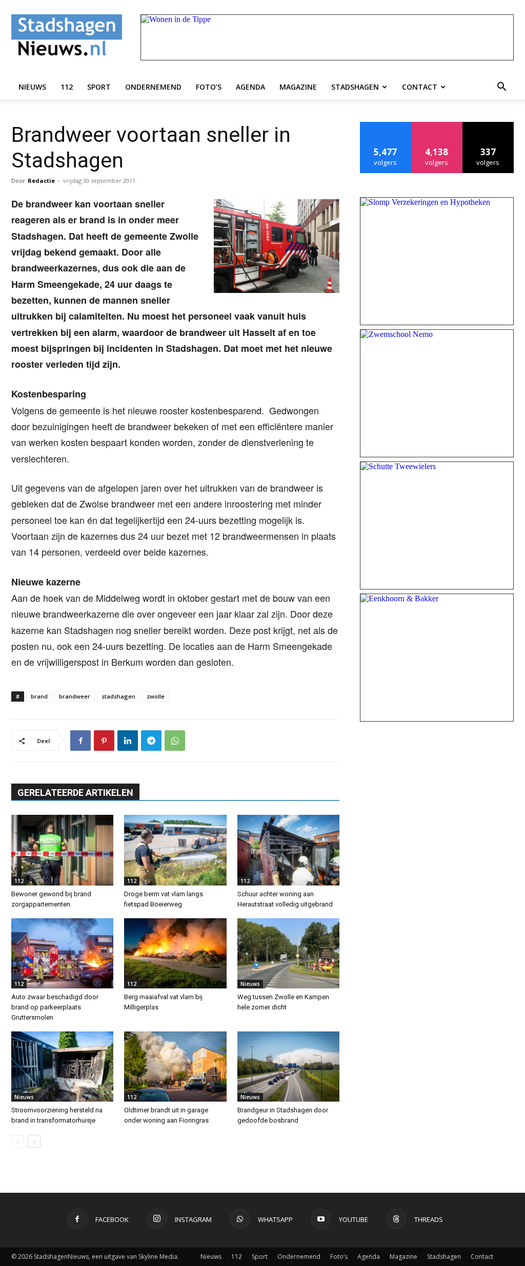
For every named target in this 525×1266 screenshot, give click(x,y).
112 (66, 87)
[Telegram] (151, 740)
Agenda (250, 87)
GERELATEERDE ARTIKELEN (75, 792)
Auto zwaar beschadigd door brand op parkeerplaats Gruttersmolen (54, 1007)
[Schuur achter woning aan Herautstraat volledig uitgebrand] (288, 850)
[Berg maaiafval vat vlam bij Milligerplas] (175, 953)
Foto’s (208, 87)
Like (386, 126)
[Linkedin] (127, 740)
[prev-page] (17, 1141)
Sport (99, 87)
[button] (501, 87)
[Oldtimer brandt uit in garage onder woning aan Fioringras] (175, 1066)
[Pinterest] (104, 740)
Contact (419, 87)
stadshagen (118, 696)
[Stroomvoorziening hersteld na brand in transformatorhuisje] (62, 1066)
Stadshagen (355, 87)
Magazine (298, 87)
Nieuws (32, 87)
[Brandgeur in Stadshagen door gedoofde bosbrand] (288, 1066)
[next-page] (34, 1141)
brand (39, 696)
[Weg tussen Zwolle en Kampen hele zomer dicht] (288, 953)
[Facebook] (80, 740)
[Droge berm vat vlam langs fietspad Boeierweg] (175, 850)
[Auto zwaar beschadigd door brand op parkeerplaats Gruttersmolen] (62, 953)
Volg (437, 126)
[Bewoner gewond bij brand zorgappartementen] (62, 850)
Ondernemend (153, 87)
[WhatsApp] (175, 740)
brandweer (74, 696)
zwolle (156, 696)
